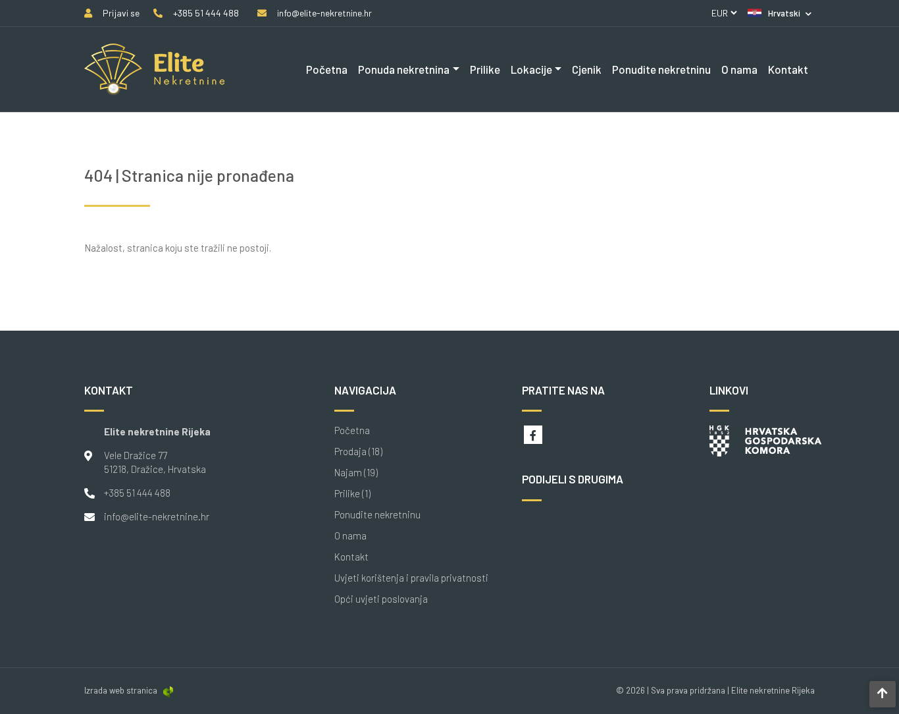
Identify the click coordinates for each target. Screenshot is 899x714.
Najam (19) (356, 472)
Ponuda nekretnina (404, 69)
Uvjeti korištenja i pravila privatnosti (411, 578)
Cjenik (587, 69)
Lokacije (531, 69)
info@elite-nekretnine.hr (156, 516)
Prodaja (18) (358, 451)
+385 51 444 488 (137, 493)
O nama (739, 69)
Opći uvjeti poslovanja (381, 599)
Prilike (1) (352, 493)
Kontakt (788, 69)
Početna (326, 69)
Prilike (485, 69)
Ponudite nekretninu (661, 69)
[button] (779, 13)
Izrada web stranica (120, 690)
